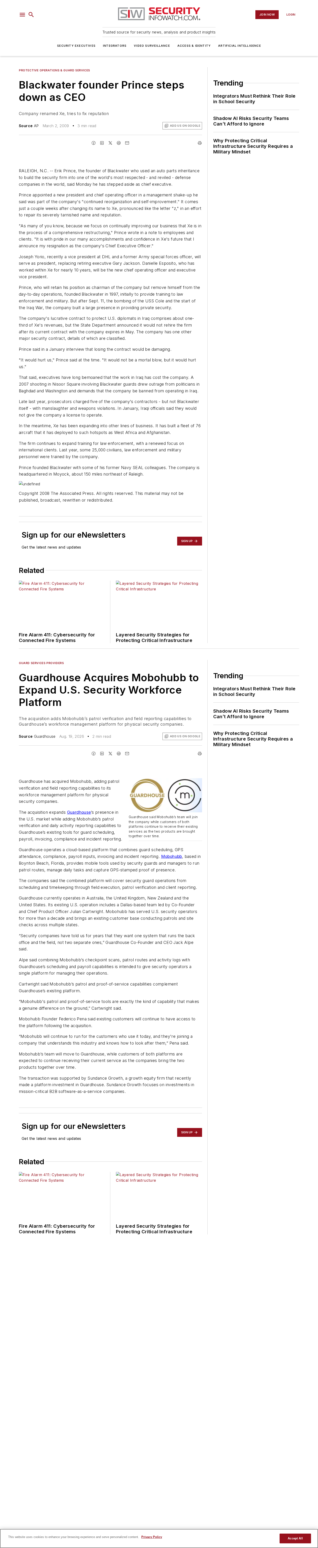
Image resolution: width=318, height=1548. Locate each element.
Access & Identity (194, 45)
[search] (31, 14)
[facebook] (93, 143)
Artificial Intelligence (239, 45)
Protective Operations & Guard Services (54, 70)
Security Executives (76, 45)
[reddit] (118, 143)
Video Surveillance (152, 45)
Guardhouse (79, 812)
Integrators (114, 45)
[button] (22, 14)
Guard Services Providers (41, 663)
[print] (199, 143)
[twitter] (110, 143)
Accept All (295, 1538)
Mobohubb (171, 856)
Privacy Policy (151, 1537)
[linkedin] (102, 143)
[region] (159, 1538)
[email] (127, 143)
